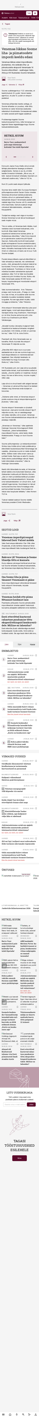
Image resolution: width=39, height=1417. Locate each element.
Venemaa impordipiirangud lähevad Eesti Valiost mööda (18, 539)
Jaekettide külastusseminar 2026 (16, 908)
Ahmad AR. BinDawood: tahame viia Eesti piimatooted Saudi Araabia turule (9, 1054)
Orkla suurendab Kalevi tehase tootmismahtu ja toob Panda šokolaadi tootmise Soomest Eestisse (22, 709)
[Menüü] (3, 1414)
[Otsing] (23, 1414)
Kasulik (10, 669)
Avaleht (5, 18)
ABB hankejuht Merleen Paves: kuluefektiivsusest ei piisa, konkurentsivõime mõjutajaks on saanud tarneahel (28, 948)
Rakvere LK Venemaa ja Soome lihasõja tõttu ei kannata (19, 559)
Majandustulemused (10, 774)
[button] (14, 1104)
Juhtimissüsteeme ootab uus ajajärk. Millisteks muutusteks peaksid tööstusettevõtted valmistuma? (17, 827)
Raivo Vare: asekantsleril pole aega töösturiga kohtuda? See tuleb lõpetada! (16, 144)
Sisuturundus (11, 613)
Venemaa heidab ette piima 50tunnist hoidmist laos (17, 598)
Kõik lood (13, 18)
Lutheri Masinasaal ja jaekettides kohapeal (19, 905)
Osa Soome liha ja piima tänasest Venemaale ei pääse (18, 578)
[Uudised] (10, 1414)
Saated (4, 786)
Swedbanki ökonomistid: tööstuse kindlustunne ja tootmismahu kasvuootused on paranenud (16, 766)
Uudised (5, 534)
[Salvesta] (36, 655)
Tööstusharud (23, 18)
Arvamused (24, 936)
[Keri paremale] (33, 157)
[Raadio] (16, 1414)
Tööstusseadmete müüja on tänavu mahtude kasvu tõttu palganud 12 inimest (27, 1017)
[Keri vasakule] (6, 157)
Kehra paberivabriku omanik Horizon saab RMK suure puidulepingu (18, 744)
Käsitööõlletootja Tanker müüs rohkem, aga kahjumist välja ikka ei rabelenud (14, 813)
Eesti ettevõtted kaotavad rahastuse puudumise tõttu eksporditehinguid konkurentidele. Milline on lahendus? (19, 621)
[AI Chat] (29, 1414)
